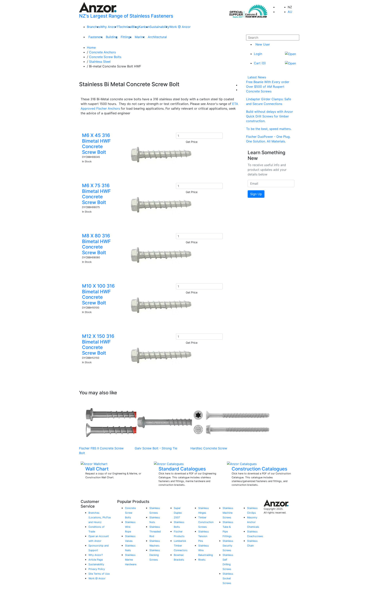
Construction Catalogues (259, 469)
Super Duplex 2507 (178, 513)
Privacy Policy (96, 569)
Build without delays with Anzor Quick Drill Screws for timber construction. (269, 116)
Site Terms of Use (99, 573)
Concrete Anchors (102, 52)
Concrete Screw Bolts (105, 57)
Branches (93, 27)
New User (262, 44)
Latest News (257, 77)
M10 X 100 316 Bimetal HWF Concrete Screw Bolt (98, 294)
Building (112, 37)
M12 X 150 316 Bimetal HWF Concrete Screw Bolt (98, 344)
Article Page (95, 559)
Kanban (144, 27)
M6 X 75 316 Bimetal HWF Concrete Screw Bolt (96, 194)
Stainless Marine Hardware (130, 560)
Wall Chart (97, 469)
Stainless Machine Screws (228, 513)
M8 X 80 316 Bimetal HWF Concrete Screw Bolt (96, 244)
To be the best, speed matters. (268, 129)
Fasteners (95, 37)
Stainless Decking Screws (154, 555)
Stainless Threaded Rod (155, 531)
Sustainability (159, 27)
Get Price (191, 141)
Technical (125, 27)
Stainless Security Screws (228, 545)
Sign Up (256, 194)
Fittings (126, 37)
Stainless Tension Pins (203, 536)
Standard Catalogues (182, 469)
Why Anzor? (109, 27)
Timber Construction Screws (205, 522)
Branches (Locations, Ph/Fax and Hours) (99, 517)
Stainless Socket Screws (228, 578)
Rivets (201, 559)
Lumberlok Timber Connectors (181, 545)
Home (91, 47)
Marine (140, 37)
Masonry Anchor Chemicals (253, 522)
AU (290, 12)
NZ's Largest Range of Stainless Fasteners (126, 16)
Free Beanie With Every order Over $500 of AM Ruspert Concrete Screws (267, 86)
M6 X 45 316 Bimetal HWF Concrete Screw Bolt (96, 143)
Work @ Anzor (180, 27)
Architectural (157, 37)
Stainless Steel (100, 62)
